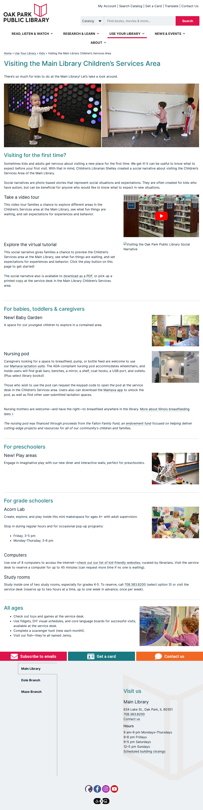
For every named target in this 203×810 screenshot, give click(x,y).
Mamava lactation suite (27, 366)
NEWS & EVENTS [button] (168, 34)
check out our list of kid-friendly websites (108, 563)
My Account (107, 6)
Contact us (132, 719)
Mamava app (113, 390)
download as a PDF (77, 276)
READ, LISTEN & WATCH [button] (30, 34)
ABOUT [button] (96, 43)
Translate (171, 6)
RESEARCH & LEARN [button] (79, 34)
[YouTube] (114, 789)
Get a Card (153, 6)
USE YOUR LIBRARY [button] (125, 34)
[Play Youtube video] (161, 216)
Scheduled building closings (144, 751)
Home (7, 53)
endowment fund (138, 423)
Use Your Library (25, 53)
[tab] (37, 668)
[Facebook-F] (97, 789)
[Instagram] (106, 789)
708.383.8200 (135, 584)
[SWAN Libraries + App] (89, 789)
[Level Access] (101, 801)
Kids (42, 53)
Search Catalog (130, 6)
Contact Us (189, 6)
